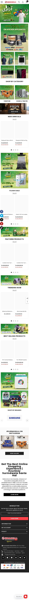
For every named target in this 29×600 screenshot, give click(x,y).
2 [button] (12, 20)
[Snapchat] (15, 557)
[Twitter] (24, 557)
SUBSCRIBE (14, 518)
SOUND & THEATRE (22, 101)
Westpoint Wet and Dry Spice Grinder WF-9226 (21, 140)
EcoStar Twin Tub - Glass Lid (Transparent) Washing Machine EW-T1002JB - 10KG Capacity (22, 263)
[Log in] (23, 2)
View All (14, 119)
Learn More (14, 494)
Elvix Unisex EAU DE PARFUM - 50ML (21, 311)
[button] (27, 420)
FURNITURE (7, 101)
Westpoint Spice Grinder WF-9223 (7, 140)
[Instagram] (7, 557)
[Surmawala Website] (7, 93)
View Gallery (14, 453)
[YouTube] (20, 557)
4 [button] (15, 20)
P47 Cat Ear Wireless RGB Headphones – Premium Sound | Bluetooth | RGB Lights (7, 360)
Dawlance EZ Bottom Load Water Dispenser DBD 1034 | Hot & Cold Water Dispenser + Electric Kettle (7, 214)
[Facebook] (3, 557)
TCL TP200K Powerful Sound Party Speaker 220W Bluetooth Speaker (21, 360)
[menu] (2, 2)
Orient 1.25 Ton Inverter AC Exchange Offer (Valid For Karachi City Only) (21, 214)
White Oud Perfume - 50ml (7, 311)
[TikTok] (11, 557)
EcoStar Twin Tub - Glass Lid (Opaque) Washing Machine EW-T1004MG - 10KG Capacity (7, 263)
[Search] (19, 2)
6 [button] (18, 20)
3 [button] (13, 20)
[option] (14, 13)
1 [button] (10, 20)
